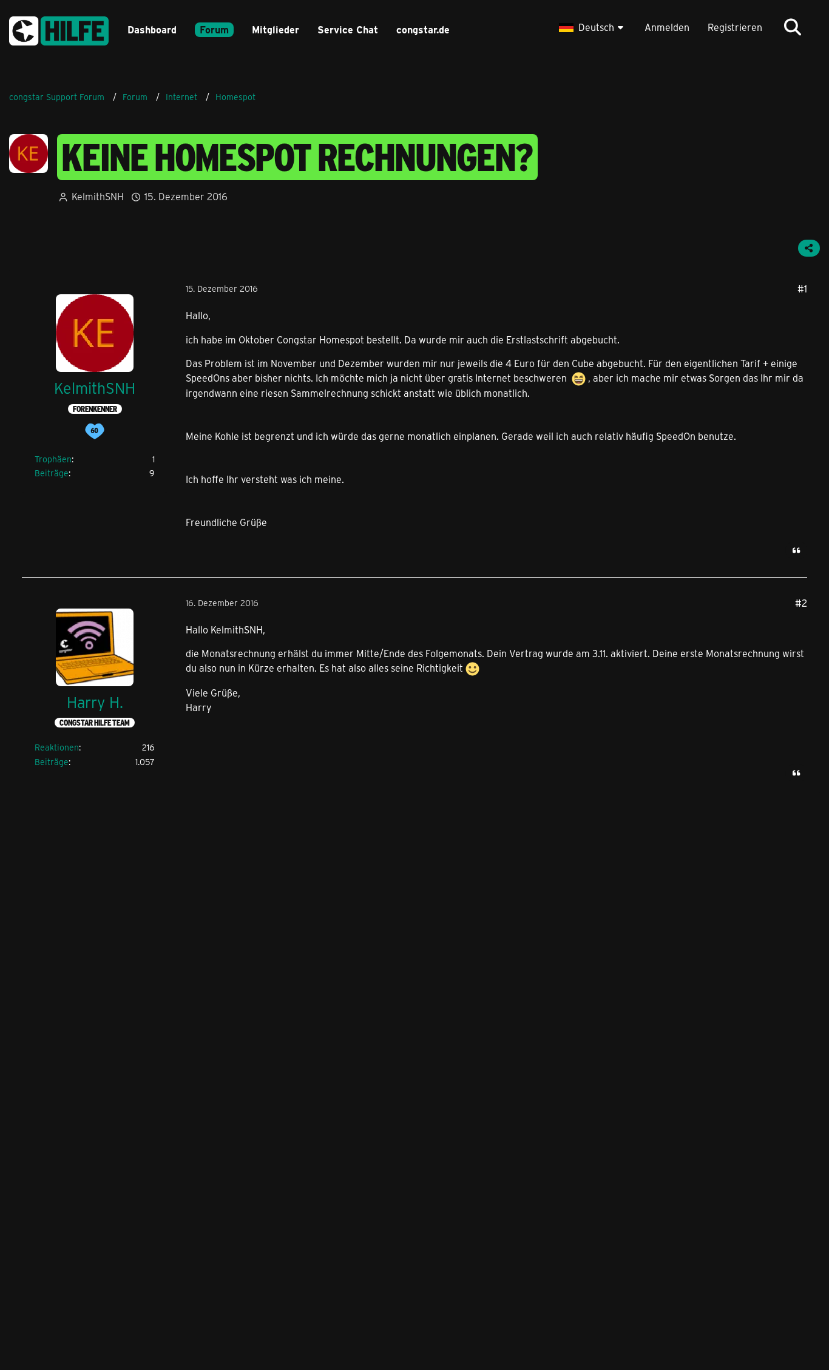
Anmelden (667, 27)
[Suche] (792, 27)
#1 (802, 288)
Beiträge (52, 473)
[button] (592, 27)
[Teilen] (809, 248)
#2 (801, 602)
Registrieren (735, 27)
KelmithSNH (98, 196)
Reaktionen (57, 747)
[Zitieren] (796, 550)
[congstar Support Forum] (59, 29)
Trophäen (53, 459)
